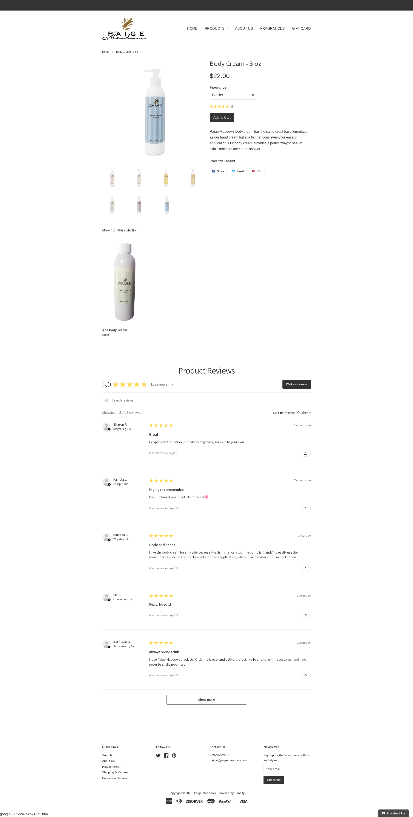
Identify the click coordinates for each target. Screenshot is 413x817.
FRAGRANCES (272, 28)
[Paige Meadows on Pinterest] (174, 756)
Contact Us (395, 813)
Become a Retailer (114, 778)
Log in (106, 5)
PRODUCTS (215, 28)
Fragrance (218, 87)
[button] (172, 384)
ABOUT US (244, 28)
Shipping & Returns (115, 772)
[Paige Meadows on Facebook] (166, 756)
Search (107, 755)
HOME (192, 28)
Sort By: (279, 412)
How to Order (111, 766)
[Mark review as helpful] (306, 453)
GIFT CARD (301, 28)
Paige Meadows (205, 793)
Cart (308, 5)
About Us (108, 761)
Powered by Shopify (231, 793)
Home (105, 51)
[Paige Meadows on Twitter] (158, 756)
